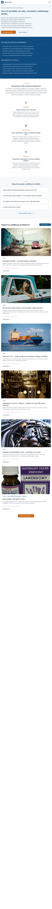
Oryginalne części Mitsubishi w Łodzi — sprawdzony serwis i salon (21, 452)
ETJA (4, 496)
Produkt (24, 496)
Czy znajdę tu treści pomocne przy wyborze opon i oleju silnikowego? (21, 201)
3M (4, 258)
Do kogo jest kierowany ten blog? (11, 207)
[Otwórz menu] (49, 2)
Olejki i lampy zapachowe (13, 496)
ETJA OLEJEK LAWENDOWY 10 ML (14, 499)
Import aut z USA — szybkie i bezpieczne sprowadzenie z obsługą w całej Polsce (25, 356)
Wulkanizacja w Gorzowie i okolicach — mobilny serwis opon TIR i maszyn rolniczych (24, 404)
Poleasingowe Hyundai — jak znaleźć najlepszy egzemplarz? (20, 261)
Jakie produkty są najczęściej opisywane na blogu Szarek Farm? (20, 190)
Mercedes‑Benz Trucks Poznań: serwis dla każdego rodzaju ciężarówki (23, 308)
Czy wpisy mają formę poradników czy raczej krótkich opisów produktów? (22, 195)
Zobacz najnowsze (44, 224)
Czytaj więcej (6, 270)
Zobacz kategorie (23, 32)
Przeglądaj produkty (7, 32)
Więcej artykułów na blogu (25, 213)
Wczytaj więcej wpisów (25, 515)
